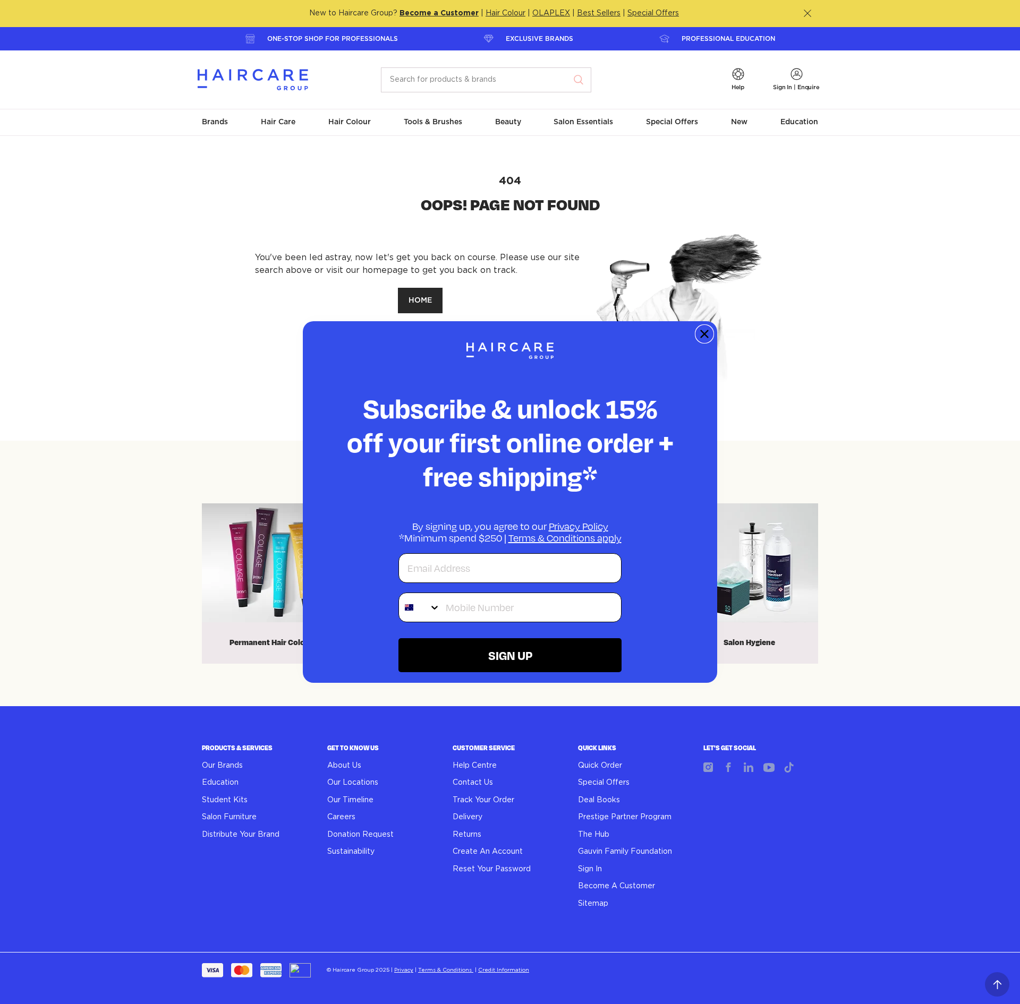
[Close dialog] (704, 333)
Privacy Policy (578, 526)
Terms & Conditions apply (565, 538)
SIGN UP (510, 655)
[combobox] (419, 607)
